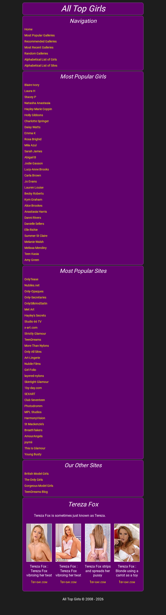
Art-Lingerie (32, 357)
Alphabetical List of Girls (40, 59)
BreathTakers (33, 430)
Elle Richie (31, 229)
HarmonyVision (34, 418)
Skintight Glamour (36, 382)
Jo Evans (30, 181)
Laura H (29, 91)
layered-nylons (34, 376)
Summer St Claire (35, 235)
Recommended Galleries (40, 41)
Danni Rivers (32, 217)
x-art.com (30, 327)
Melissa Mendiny (35, 248)
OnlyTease (31, 279)
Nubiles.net (32, 285)
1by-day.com (33, 388)
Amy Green (31, 260)
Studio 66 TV (33, 321)
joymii (28, 442)
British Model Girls (36, 473)
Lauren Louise (33, 187)
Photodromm (33, 406)
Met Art (29, 309)
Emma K (30, 133)
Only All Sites (33, 351)
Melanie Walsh (34, 242)
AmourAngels (33, 436)
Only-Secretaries (35, 297)
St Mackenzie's (34, 424)
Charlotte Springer (36, 121)
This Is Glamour (34, 448)
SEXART (29, 394)
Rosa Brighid (33, 139)
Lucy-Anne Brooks (36, 169)
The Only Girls (33, 479)
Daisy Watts (32, 127)
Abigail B (30, 157)
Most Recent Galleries (38, 47)
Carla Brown (32, 175)
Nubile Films (32, 363)
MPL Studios (33, 412)
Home (28, 29)
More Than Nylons (36, 345)
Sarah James (33, 151)
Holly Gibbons (33, 115)
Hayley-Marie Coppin (38, 109)
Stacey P (30, 97)
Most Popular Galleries (39, 35)
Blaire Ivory (31, 85)
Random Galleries (36, 53)
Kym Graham (33, 199)
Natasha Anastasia (37, 103)
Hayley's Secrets (35, 315)
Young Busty (33, 454)
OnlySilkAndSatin (35, 303)
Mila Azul (30, 145)
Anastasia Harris (35, 211)
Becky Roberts (34, 193)
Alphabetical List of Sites (40, 65)
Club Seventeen (34, 400)
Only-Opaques (33, 291)
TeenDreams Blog (36, 491)
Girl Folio (30, 369)
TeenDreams (32, 339)
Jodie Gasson (33, 163)
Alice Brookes (33, 205)
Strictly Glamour (35, 333)
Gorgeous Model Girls (38, 485)
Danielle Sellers (34, 223)
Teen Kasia (31, 254)
